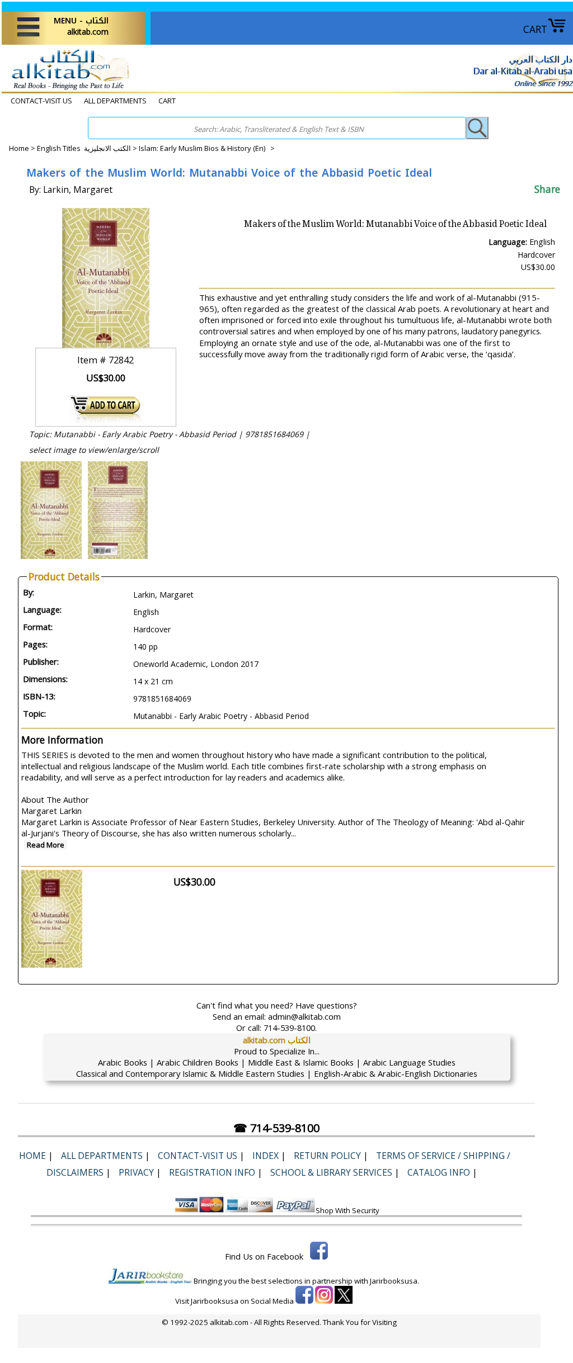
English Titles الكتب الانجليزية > (88, 148)
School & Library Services (331, 1172)
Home (19, 148)
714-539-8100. (290, 1027)
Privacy (136, 1172)
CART (535, 29)
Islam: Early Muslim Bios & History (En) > (207, 148)
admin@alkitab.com (304, 1016)
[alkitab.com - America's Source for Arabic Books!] (67, 89)
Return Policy (327, 1155)
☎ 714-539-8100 (276, 1127)
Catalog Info (438, 1172)
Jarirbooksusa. (394, 1281)
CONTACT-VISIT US (41, 101)
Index (265, 1155)
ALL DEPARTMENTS (115, 101)
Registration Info (212, 1172)
